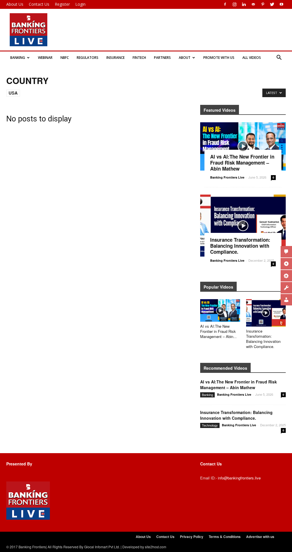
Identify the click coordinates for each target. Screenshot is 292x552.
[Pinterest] (262, 4)
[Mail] (253, 4)
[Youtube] (281, 4)
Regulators (87, 57)
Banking (17, 57)
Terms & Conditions (225, 536)
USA (13, 93)
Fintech (139, 57)
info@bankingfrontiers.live (239, 478)
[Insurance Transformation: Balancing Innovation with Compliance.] (243, 226)
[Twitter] (272, 4)
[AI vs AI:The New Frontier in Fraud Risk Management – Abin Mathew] (243, 146)
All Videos (251, 57)
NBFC (64, 57)
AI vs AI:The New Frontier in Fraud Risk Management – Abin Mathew (242, 162)
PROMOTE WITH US (218, 57)
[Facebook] (225, 4)
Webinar (45, 57)
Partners (162, 57)
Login (80, 4)
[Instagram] (234, 4)
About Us (14, 4)
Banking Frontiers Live (227, 177)
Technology (210, 425)
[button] (279, 58)
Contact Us (39, 4)
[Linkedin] (244, 4)
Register (62, 4)
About (184, 57)
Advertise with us (260, 536)
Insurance (115, 57)
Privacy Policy (191, 536)
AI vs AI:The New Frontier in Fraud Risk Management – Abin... (218, 331)
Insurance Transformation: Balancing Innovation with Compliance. (263, 338)
